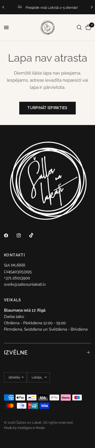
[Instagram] (22, 235)
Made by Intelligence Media (24, 428)
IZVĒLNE (16, 352)
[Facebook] (10, 235)
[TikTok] (35, 235)
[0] (87, 27)
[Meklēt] (79, 27)
